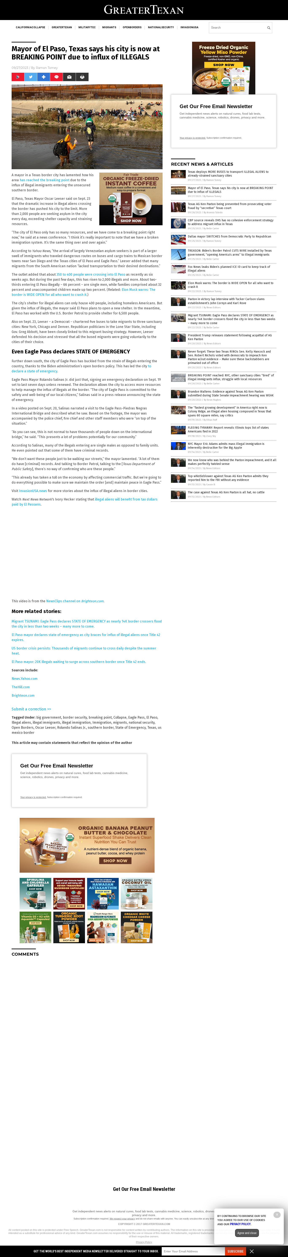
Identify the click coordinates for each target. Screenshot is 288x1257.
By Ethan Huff (210, 420)
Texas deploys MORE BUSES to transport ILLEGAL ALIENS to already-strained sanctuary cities (228, 173)
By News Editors (212, 307)
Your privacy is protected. (33, 797)
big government (48, 717)
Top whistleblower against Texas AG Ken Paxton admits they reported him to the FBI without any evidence (228, 478)
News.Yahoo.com (25, 679)
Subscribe (235, 1251)
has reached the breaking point (44, 180)
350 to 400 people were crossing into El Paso (91, 274)
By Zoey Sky (209, 436)
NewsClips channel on (75, 601)
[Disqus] (87, 1012)
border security (75, 717)
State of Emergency (130, 728)
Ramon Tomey (47, 68)
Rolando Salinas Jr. (71, 728)
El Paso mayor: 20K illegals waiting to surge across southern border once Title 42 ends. (79, 662)
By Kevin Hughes (212, 399)
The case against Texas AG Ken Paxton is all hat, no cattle (226, 492)
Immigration (101, 722)
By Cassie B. (209, 484)
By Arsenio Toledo (213, 212)
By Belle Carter (211, 228)
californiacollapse (30, 27)
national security (142, 722)
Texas (151, 728)
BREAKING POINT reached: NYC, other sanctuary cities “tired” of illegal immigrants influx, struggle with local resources (231, 377)
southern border (101, 728)
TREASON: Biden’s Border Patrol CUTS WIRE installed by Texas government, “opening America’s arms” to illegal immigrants (230, 252)
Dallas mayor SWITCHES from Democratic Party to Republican (229, 236)
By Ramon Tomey (212, 180)
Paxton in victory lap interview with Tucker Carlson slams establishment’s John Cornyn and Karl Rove (226, 301)
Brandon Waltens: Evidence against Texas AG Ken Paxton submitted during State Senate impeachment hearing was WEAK (231, 393)
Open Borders (23, 728)
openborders (132, 27)
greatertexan (62, 27)
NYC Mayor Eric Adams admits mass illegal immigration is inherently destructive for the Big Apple (226, 445)
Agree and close (247, 1233)
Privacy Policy (144, 1242)
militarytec (87, 27)
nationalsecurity (161, 27)
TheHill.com (21, 687)
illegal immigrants (46, 722)
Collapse (120, 717)
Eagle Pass (136, 717)
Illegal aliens (21, 722)
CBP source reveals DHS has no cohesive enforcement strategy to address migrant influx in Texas (230, 222)
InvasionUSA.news (33, 491)
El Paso (151, 717)
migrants (109, 27)
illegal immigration (76, 722)
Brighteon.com (23, 696)
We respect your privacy (122, 1218)
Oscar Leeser (45, 728)
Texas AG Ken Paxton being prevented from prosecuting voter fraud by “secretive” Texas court (230, 206)
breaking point (100, 717)
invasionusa (189, 27)
